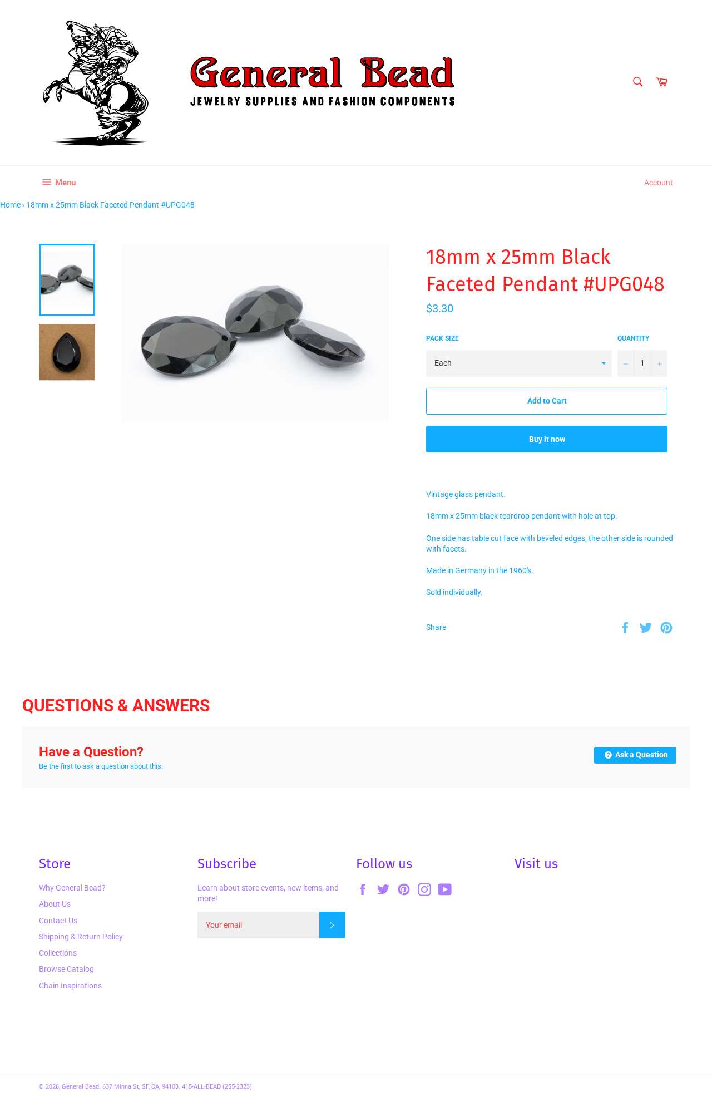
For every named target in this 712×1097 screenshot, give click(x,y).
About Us (55, 903)
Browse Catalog (66, 969)
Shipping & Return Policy (81, 936)
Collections (58, 952)
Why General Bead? (72, 887)
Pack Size (442, 338)
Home (10, 204)
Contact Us (58, 920)
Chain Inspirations (70, 985)
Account (658, 182)
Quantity (633, 338)
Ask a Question (641, 754)
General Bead (80, 1086)
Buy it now (547, 439)
